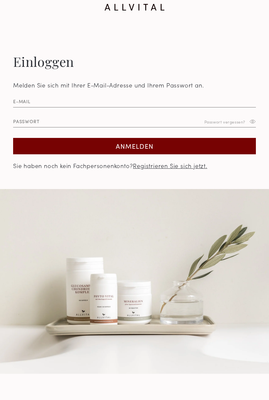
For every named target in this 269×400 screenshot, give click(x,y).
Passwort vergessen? (224, 121)
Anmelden (135, 145)
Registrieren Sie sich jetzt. (170, 166)
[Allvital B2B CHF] (134, 7)
